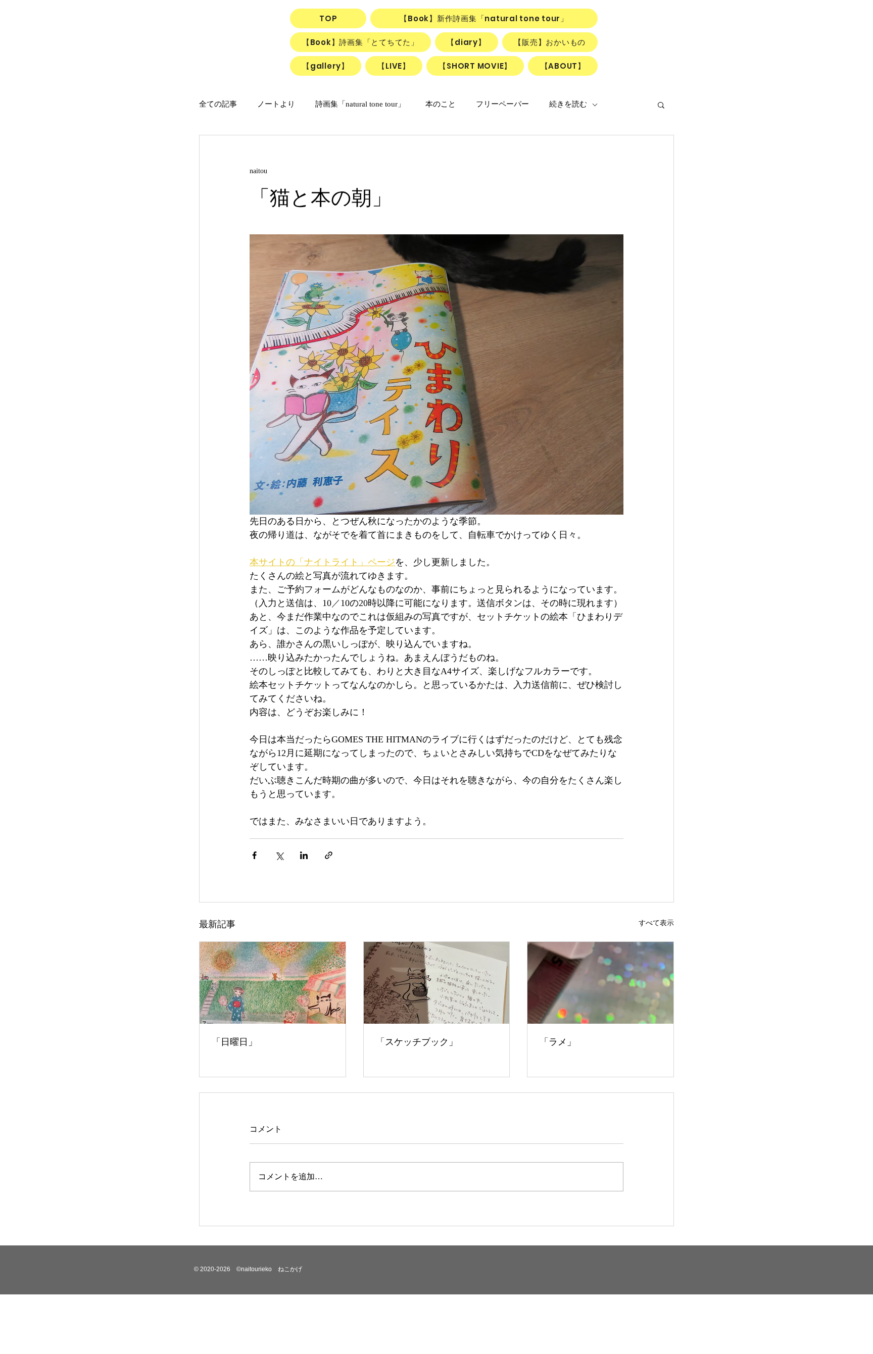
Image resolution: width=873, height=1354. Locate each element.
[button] (661, 105)
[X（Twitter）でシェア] (279, 855)
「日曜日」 (234, 1042)
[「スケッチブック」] (437, 983)
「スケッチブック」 (417, 1042)
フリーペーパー (502, 104)
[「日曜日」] (273, 983)
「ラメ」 (558, 1042)
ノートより (276, 104)
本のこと (440, 104)
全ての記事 (218, 104)
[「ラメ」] (600, 983)
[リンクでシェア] (328, 855)
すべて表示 (656, 923)
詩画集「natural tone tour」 (360, 104)
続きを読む (568, 104)
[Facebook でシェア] (254, 855)
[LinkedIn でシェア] (304, 855)
